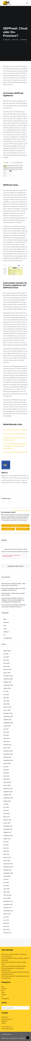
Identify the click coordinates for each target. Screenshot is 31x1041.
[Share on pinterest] (13, 490)
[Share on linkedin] (15, 490)
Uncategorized (5, 998)
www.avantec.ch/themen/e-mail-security (15, 430)
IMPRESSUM (22, 1038)
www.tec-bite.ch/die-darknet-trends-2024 (15, 452)
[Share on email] (24, 490)
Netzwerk (4, 988)
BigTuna (25, 39)
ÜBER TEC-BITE (5, 1038)
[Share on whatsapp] (18, 490)
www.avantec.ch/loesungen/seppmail (14, 434)
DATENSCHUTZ (14, 1038)
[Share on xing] (22, 490)
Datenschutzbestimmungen (22, 510)
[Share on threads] (11, 490)
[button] (27, 3)
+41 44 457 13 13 (8, 1027)
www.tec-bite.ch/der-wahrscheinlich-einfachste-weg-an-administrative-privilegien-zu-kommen (15, 446)
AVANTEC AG (5, 1017)
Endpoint (4, 994)
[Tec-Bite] (7, 3)
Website (4, 540)
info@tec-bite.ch (9, 1029)
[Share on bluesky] (20, 490)
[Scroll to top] (27, 1037)
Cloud (3, 992)
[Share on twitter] (9, 490)
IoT (2, 996)
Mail (17, 39)
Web (14, 39)
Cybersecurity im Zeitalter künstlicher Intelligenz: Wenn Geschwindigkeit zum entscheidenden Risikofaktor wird (14, 968)
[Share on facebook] (7, 490)
